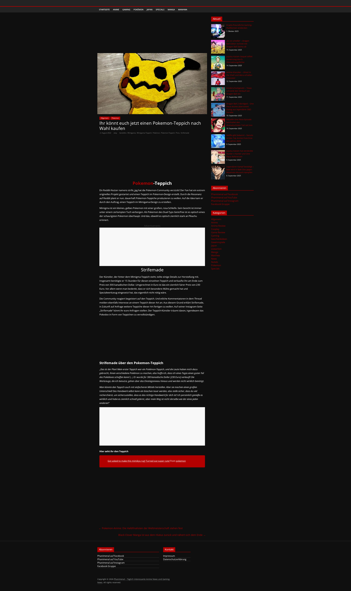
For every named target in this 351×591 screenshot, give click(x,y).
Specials (160, 9)
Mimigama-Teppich (144, 133)
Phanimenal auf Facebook (224, 194)
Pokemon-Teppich (168, 133)
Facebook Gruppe (220, 204)
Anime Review (218, 225)
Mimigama (132, 133)
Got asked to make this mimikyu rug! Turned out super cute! (139, 460)
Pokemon (115, 118)
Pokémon (138, 9)
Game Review (218, 232)
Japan (149, 9)
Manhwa (182, 9)
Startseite (104, 9)
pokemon (181, 460)
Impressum (169, 555)
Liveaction (216, 248)
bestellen (122, 133)
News (214, 258)
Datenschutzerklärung (174, 559)
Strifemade (185, 133)
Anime (116, 9)
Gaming (126, 9)
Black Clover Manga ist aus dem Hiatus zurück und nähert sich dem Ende (162, 535)
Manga (171, 9)
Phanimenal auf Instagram (224, 200)
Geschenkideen (219, 238)
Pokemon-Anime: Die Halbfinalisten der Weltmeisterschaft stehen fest (141, 528)
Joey (115, 133)
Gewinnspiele (218, 242)
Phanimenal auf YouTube (224, 197)
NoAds (214, 262)
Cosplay (215, 229)
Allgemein (104, 118)
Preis (178, 133)
